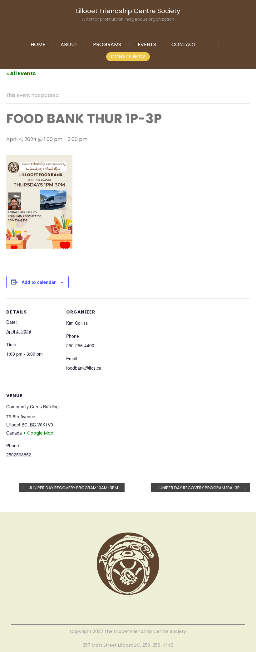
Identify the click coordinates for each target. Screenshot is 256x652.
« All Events (21, 73)
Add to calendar (39, 282)
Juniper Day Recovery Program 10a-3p (199, 488)
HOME (38, 44)
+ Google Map (38, 433)
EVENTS (147, 44)
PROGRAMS (107, 44)
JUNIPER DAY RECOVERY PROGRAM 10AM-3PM (73, 488)
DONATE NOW (128, 56)
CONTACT (183, 44)
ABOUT (69, 44)
